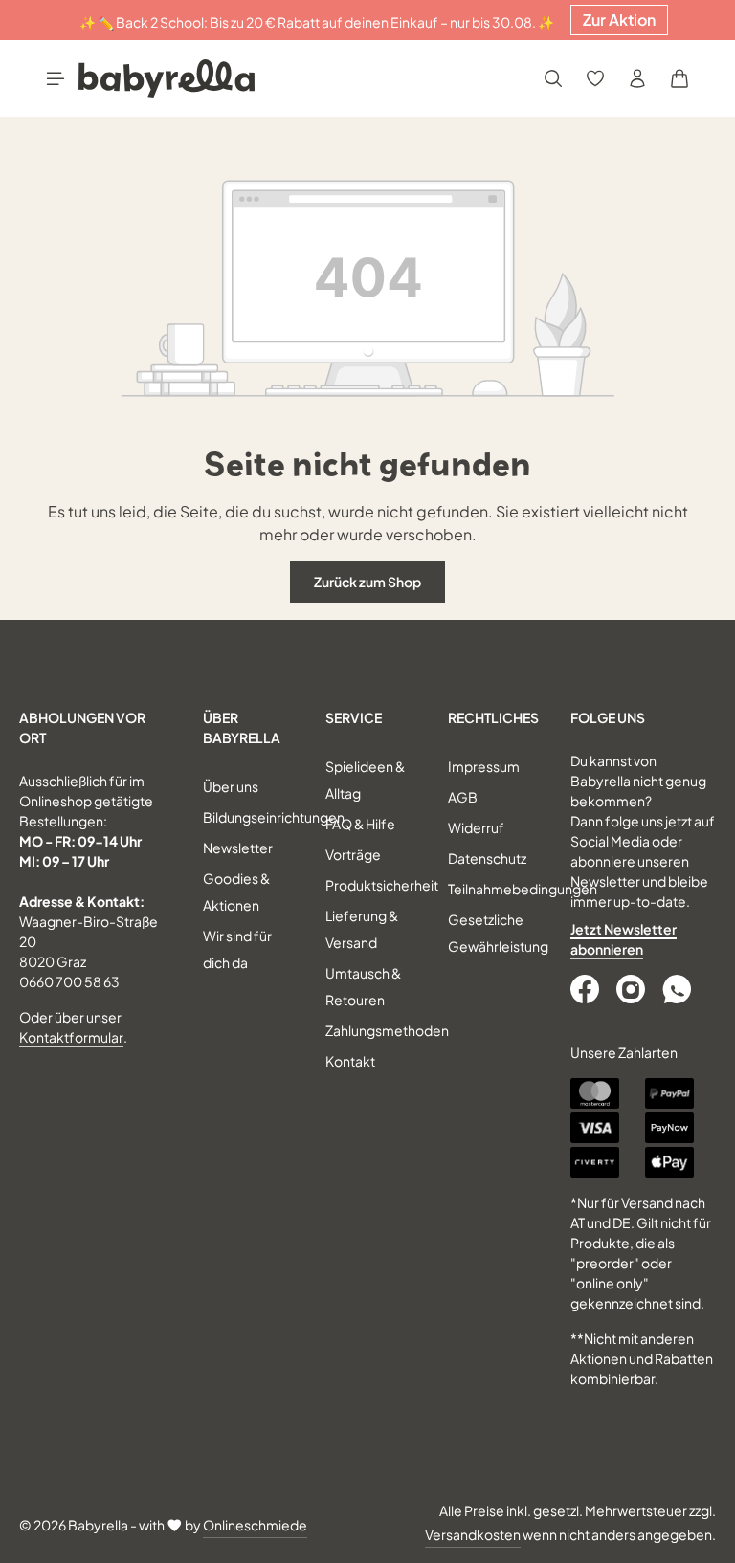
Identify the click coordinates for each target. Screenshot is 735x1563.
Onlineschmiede (255, 1524)
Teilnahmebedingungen (522, 888)
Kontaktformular (71, 1037)
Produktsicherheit (381, 884)
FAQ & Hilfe (360, 823)
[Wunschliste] (595, 78)
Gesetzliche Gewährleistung (498, 933)
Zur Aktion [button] (619, 20)
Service (353, 717)
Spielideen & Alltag (365, 780)
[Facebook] (586, 989)
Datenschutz (487, 858)
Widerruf (476, 827)
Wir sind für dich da (237, 949)
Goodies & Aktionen (236, 892)
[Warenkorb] (679, 78)
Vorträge (353, 854)
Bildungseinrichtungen (274, 817)
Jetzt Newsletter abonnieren (623, 939)
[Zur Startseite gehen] (166, 78)
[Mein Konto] (637, 78)
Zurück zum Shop (367, 581)
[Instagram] (632, 989)
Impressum (484, 766)
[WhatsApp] (678, 989)
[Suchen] (553, 78)
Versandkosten (473, 1534)
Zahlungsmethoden (387, 1030)
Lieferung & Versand (361, 929)
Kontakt (350, 1060)
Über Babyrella (241, 727)
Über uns (230, 786)
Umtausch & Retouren (363, 986)
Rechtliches (493, 717)
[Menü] (55, 78)
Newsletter (238, 847)
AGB (463, 796)
